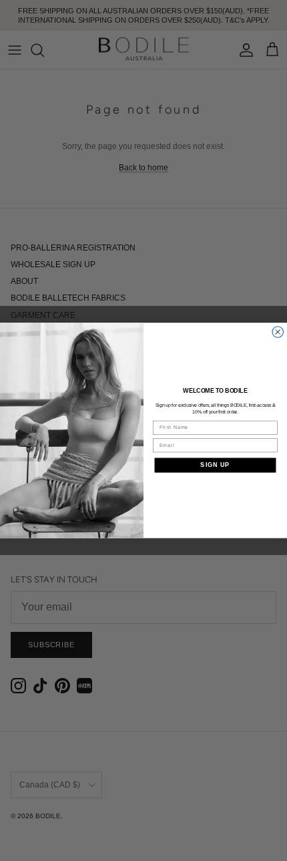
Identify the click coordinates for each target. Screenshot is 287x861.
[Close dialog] (278, 332)
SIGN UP (215, 465)
